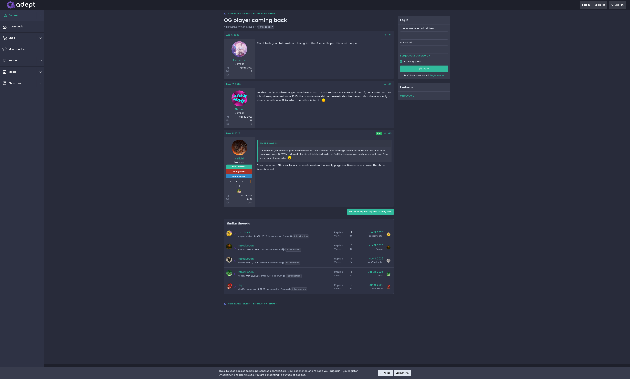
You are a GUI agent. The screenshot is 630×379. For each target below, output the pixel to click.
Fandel (241, 249)
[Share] (385, 35)
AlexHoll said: (267, 143)
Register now (437, 75)
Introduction (246, 245)
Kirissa (241, 262)
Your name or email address (417, 28)
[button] (42, 15)
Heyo (241, 285)
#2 (389, 84)
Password (406, 42)
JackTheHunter (375, 262)
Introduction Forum (278, 236)
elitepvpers (407, 95)
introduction (266, 26)
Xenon (241, 275)
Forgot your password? (415, 55)
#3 (389, 133)
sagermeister (245, 236)
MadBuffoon (245, 289)
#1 (390, 34)
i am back (244, 232)
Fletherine (231, 26)
